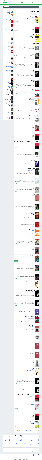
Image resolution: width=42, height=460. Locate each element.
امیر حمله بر (33, 230)
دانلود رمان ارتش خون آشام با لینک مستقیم (22, 84)
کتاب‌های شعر (31, 361)
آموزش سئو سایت (30, 311)
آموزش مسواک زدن (30, 430)
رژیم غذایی (28, 336)
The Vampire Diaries (28, 303)
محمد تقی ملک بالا (34, 13)
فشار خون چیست (16, 92)
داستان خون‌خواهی (23, 242)
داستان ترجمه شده (22, 295)
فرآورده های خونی (28, 189)
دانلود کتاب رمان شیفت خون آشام (35, 51)
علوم (32, 435)
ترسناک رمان (32, 172)
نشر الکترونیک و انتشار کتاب (36, 0)
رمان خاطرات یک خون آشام (26, 295)
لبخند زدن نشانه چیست (19, 328)
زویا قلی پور (9, 82)
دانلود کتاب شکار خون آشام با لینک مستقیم (19, 73)
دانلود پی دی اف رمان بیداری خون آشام (23, 65)
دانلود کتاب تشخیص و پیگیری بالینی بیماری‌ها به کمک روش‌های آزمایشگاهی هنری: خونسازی (28, 394)
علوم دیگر (32, 446)
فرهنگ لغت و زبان (37, 443)
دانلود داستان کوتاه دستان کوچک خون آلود (30, 217)
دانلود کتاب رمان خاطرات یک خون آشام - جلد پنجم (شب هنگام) (32, 299)
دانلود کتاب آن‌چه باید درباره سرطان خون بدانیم (33, 98)
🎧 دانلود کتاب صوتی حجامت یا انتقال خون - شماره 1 (33, 342)
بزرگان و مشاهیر (15, 436)
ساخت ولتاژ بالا (21, 155)
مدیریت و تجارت (5, 439)
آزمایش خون (25, 189)
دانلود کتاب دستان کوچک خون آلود (35, 211)
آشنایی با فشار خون (27, 47)
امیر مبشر (9, 108)
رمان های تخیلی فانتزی (16, 57)
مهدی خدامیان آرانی (8, 12)
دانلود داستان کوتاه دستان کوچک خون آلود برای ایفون (21, 217)
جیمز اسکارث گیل (8, 61)
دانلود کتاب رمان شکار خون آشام (35, 70)
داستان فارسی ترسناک (30, 215)
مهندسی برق (21, 438)
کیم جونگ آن (9, 104)
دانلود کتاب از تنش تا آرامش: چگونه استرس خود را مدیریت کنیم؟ (31, 421)
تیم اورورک (33, 71)
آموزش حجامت (22, 353)
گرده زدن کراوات (27, 163)
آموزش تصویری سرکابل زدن (31, 233)
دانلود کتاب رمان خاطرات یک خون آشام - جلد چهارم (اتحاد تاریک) (31, 290)
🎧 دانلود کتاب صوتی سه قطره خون (35, 368)
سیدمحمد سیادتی (32, 343)
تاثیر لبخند (26, 329)
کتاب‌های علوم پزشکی (31, 45)
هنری (16, 443)
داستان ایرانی (33, 216)
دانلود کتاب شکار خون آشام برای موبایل (30, 74)
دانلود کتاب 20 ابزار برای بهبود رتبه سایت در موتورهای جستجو (32, 316)
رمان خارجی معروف (31, 295)
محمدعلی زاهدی (32, 161)
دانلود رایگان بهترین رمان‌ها (8, 62)
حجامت (26, 353)
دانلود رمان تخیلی (20, 57)
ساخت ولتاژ (24, 155)
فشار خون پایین (19, 92)
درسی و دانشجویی (31, 444)
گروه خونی (23, 189)
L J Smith (31, 302)
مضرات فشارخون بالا (27, 224)
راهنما (5, 0)
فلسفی (32, 442)
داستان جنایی (19, 215)
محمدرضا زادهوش (8, 86)
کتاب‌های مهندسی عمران (9, 34)
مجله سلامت (10, 442)
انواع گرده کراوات (15, 163)
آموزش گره (31, 163)
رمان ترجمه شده (29, 302)
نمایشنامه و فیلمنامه (37, 442)
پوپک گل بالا (36, 14)
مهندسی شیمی (20, 440)
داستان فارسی (27, 216)
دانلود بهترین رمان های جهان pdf (21, 302)
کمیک (38, 440)
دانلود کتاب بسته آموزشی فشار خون (35, 89)
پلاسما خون (21, 189)
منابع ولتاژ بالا (27, 154)
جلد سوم (17, 389)
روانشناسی (32, 440)
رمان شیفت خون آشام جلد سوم (24, 74)
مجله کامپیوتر (10, 436)
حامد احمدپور (32, 195)
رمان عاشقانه (23, 206)
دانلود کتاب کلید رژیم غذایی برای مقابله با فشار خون (33, 16)
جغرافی (32, 439)
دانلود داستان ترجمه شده (24, 389)
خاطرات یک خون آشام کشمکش (23, 382)
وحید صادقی (9, 20)
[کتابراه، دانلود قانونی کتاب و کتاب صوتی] (33, 20)
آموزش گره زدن (24, 163)
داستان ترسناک (18, 64)
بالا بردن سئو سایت (31, 321)
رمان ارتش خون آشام (31, 86)
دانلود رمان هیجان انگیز (26, 64)
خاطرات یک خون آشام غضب (17, 294)
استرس (32, 423)
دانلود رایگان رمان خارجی (22, 294)
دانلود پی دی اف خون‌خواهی (19, 242)
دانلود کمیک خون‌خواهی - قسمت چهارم (34, 264)
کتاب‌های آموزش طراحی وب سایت (30, 309)
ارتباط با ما (38, 455)
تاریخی (32, 438)
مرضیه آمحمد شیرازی (32, 422)
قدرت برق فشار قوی (27, 155)
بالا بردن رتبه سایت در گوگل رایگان (22, 311)
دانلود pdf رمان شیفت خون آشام (25, 55)
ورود (9, 0)
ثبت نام (7, 0)
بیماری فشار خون (25, 110)
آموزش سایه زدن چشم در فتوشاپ (20, 430)
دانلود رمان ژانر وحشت (30, 64)
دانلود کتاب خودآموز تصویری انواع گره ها (34, 160)
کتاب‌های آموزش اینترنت (30, 318)
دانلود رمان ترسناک (19, 74)
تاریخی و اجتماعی (5, 438)
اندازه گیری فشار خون (28, 92)
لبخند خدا (26, 328)
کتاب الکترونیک (32, 455)
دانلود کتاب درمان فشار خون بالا (35, 43)
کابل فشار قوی (23, 181)
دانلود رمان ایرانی (22, 207)
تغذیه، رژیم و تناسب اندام (27, 18)
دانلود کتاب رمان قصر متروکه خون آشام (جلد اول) (33, 168)
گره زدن (29, 163)
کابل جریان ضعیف (20, 181)
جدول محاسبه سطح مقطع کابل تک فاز (21, 180)
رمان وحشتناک (26, 302)
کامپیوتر (26, 435)
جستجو (22, 2)
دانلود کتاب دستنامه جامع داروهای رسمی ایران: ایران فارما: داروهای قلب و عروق (30, 403)
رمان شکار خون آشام (30, 73)
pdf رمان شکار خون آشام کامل (25, 73)
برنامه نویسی (26, 438)
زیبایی (16, 438)
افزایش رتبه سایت (27, 311)
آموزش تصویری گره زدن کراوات (20, 163)
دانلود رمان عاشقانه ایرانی (19, 206)
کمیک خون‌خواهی (29, 242)
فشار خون (31, 92)
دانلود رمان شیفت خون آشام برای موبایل (25, 57)
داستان (38, 436)
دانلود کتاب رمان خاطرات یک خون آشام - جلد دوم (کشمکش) (32, 377)
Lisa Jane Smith (15, 303)
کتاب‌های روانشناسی (9, 42)
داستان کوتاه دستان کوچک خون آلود (18, 216)
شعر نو (38, 438)
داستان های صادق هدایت (30, 372)
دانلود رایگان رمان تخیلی (29, 207)
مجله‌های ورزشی (27, 196)
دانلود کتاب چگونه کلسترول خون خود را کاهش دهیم (33, 115)
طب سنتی (25, 353)
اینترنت (26, 436)
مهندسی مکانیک (20, 439)
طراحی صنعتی (21, 436)
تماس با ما (4, 0)
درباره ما (38, 456)
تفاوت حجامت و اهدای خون (29, 353)
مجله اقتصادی (10, 439)
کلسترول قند (29, 118)
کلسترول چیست (26, 118)
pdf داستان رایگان (30, 216)
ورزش (31, 224)
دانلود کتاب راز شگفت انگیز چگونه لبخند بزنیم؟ (33, 325)
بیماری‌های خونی (31, 18)
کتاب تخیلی (25, 207)
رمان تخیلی (16, 206)
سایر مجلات (10, 444)
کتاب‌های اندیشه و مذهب (8, 66)
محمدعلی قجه (9, 112)
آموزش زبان (38, 444)
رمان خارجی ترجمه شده (32, 303)
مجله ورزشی (10, 440)
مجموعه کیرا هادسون (30, 55)
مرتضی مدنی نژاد (32, 44)
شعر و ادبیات (5, 436)
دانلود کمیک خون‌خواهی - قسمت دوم (35, 246)
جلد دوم (26, 380)
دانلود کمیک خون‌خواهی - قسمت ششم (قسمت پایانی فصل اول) (32, 281)
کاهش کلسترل (21, 336)
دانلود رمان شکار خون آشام (28, 75)
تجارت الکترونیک (26, 439)
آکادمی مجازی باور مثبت (31, 326)
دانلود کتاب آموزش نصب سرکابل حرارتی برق (34, 229)
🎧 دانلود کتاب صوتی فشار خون (35, 34)
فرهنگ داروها (31, 405)
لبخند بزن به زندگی (28, 328)
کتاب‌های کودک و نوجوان (30, 248)
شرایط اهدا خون (18, 189)
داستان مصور (16, 241)
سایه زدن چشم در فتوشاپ (25, 430)
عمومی (16, 435)
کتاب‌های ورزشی (9, 46)
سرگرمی (16, 439)
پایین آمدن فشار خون (31, 47)
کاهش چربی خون (24, 336)
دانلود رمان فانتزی (18, 85)
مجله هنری (10, 443)
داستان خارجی (24, 303)
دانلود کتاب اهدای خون (36, 194)
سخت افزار (26, 440)
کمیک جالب (26, 242)
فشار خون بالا (22, 92)
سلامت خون (16, 189)
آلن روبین (33, 35)
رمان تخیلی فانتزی (21, 85)
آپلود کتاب (5, 2)
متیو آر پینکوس (32, 143)
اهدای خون (31, 189)
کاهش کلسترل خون (30, 336)
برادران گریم (9, 24)
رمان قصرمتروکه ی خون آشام (27, 173)
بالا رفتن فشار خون (23, 47)
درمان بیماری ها (31, 110)
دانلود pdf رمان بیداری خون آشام (29, 65)
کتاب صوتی (5, 435)
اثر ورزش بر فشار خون (23, 224)
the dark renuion (26, 294)
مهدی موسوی (32, 404)
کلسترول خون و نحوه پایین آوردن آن (19, 118)
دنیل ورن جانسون (32, 256)
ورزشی (16, 442)
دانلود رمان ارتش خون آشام (28, 84)
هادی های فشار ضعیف (27, 181)
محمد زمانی (9, 33)
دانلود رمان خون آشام (20, 380)
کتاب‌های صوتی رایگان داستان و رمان (8, 29)
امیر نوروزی (33, 178)
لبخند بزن (31, 328)
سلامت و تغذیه (15, 440)
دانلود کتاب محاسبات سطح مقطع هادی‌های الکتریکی (33, 177)
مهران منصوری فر (8, 50)
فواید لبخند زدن (28, 329)
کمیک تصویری (19, 241)
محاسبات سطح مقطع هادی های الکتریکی (28, 180)
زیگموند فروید (9, 16)
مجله (10, 435)
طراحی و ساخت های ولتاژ (23, 154)
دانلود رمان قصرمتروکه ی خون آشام (19, 172)
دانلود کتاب (16, 49)
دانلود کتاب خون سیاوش (36, 359)
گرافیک (26, 442)
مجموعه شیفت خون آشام (26, 86)
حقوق (32, 443)
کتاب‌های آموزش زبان (9, 96)
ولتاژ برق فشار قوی (31, 155)
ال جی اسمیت (32, 291)
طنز (38, 439)
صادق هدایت (32, 369)
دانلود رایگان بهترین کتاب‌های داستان (7, 25)
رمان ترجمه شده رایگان (30, 294)
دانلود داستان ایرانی (23, 216)
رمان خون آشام (23, 173)
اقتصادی (32, 436)
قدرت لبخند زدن (31, 329)
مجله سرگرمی (10, 438)
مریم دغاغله (33, 169)
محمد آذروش (9, 91)
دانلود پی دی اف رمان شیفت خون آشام (18, 55)
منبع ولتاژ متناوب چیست (19, 154)
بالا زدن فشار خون (19, 47)
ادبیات (38, 435)
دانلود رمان (18, 207)
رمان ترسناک (17, 173)
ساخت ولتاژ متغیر (18, 155)
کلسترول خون (23, 118)
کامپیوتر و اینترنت (25, 443)
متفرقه (16, 444)
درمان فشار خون (26, 48)
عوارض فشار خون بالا (18, 110)
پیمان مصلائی (32, 17)
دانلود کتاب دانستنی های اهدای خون (35, 185)
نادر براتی (9, 57)
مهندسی (21, 435)
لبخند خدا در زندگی (23, 328)
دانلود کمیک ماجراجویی (26, 241)
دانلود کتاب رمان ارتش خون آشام (35, 80)
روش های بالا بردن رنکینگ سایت (21, 321)
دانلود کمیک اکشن (22, 241)
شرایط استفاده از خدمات (37, 457)
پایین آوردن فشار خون (22, 110)
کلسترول (31, 118)
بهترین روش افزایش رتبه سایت (26, 321)
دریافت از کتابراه (16, 21)
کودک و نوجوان (5, 440)
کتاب (34, 450)
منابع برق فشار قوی (30, 154)
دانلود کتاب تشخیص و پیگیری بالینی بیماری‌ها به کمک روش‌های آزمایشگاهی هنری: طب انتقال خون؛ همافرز (27, 132)
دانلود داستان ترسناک (22, 64)
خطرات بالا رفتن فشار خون (30, 48)
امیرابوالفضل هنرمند (8, 116)
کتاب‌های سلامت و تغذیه (30, 90)
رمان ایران (20, 207)
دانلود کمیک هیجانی (30, 241)
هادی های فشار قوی (17, 181)
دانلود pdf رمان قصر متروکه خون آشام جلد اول (26, 172)
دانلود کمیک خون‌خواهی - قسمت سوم (34, 255)
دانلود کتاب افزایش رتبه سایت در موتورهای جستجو (33, 307)
